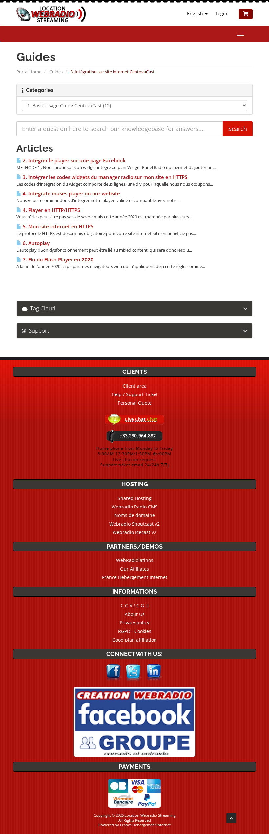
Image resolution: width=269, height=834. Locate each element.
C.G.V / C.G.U (135, 605)
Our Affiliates (134, 569)
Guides (56, 72)
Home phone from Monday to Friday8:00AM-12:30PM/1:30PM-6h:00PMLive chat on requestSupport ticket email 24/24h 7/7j (134, 456)
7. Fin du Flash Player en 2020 (57, 259)
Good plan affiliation (134, 640)
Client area (135, 386)
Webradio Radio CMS (135, 507)
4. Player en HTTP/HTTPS (50, 210)
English (195, 14)
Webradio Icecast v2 (134, 532)
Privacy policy (134, 623)
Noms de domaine (134, 515)
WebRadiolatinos (134, 560)
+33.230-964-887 (138, 435)
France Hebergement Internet (134, 577)
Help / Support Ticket (135, 394)
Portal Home (28, 72)
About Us (135, 614)
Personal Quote (135, 403)
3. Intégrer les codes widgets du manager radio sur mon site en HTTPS (104, 177)
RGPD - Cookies (134, 631)
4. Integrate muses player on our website (70, 193)
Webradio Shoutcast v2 (134, 524)
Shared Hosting (135, 498)
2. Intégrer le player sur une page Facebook (73, 160)
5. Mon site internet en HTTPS (57, 226)
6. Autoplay (35, 243)
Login (221, 14)
